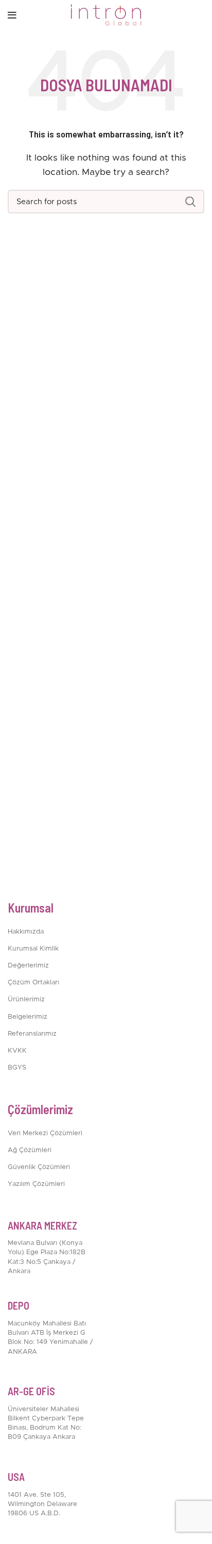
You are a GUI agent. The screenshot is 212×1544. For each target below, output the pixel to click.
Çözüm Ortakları (33, 982)
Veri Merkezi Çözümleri (45, 1133)
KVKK (17, 1050)
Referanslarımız (32, 1034)
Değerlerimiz (28, 965)
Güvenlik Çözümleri (39, 1167)
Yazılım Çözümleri (36, 1184)
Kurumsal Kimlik (33, 948)
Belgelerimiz (27, 1017)
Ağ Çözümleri (29, 1150)
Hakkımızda (26, 931)
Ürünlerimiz (26, 999)
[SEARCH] (190, 201)
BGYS (17, 1067)
